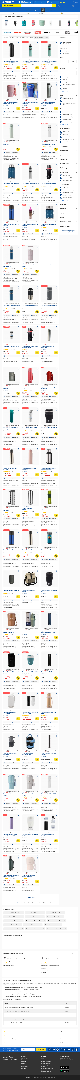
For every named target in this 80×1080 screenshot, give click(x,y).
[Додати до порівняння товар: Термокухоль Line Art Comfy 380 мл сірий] (19, 370)
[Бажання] (66, 6)
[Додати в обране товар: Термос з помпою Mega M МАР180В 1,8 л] (57, 530)
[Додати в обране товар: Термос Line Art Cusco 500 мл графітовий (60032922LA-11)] (57, 612)
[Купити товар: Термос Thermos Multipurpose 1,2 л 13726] (18, 678)
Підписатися (41, 1049)
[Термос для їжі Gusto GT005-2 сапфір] (49, 212)
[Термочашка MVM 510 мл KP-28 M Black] (49, 578)
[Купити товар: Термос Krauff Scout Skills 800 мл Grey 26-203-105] (37, 189)
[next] (76, 935)
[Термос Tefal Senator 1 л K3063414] (30, 497)
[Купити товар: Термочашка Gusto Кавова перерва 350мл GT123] (37, 881)
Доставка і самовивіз (46, 1061)
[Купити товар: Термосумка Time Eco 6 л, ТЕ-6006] (37, 596)
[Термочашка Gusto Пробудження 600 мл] (30, 782)
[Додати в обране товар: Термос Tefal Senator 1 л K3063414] (38, 490)
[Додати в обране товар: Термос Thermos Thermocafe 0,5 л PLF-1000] (38, 530)
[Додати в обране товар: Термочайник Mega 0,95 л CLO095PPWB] (19, 693)
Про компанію (24, 1058)
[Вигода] (63, 2)
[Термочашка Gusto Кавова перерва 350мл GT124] (11, 619)
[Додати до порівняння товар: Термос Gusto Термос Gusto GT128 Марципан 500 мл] (57, 85)
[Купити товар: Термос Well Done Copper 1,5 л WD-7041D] (56, 718)
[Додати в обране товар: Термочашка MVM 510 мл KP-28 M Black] (57, 571)
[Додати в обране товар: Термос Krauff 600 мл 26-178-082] (19, 327)
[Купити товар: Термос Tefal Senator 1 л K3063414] (37, 514)
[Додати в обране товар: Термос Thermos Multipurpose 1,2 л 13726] (19, 652)
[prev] (72, 935)
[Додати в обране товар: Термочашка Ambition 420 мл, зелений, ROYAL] (19, 408)
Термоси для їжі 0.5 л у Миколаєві (33, 924)
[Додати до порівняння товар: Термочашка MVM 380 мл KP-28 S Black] (57, 410)
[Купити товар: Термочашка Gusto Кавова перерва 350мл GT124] (18, 637)
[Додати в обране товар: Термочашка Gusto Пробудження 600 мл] (38, 774)
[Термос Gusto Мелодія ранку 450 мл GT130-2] (11, 131)
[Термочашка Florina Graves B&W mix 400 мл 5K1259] (30, 700)
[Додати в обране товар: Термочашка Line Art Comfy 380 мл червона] (57, 368)
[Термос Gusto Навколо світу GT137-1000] (49, 334)
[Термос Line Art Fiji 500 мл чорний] (49, 660)
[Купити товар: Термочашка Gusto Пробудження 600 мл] (37, 800)
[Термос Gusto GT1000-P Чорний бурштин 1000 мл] (30, 334)
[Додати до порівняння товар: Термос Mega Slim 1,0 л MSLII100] (57, 492)
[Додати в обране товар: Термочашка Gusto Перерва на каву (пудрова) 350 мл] (19, 83)
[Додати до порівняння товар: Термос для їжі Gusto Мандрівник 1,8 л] (38, 736)
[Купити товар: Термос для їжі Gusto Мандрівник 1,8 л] (37, 759)
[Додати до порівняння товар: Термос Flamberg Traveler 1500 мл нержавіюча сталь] (57, 451)
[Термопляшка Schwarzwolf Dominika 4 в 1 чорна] (49, 822)
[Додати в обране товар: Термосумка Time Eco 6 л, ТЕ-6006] (38, 571)
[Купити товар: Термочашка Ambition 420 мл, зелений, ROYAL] (18, 433)
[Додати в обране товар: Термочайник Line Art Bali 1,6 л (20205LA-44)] (19, 734)
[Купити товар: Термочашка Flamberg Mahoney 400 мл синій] (37, 108)
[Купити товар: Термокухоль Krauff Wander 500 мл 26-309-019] (37, 311)
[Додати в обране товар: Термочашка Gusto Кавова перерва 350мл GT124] (19, 612)
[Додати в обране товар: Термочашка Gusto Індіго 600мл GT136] (38, 246)
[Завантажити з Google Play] (64, 1070)
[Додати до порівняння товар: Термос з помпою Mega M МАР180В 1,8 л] (57, 532)
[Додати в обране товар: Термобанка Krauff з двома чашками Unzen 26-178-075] (57, 123)
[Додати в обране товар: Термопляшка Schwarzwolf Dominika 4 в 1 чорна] (57, 815)
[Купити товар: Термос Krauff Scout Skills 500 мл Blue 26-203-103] (18, 271)
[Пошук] (54, 5)
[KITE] (47, 32)
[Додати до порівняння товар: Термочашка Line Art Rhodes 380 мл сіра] (19, 573)
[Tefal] (17, 32)
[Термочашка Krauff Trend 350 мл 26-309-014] (49, 293)
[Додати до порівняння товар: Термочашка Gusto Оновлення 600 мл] (19, 777)
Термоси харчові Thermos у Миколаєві (35, 920)
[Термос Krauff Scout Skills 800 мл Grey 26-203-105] (30, 171)
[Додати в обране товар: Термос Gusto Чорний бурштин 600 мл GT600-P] (57, 164)
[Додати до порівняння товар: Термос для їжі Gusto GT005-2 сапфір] (57, 207)
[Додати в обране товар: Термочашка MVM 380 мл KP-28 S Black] (57, 408)
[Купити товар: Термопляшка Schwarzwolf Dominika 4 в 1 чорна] (56, 840)
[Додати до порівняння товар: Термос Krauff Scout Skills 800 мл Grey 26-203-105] (38, 166)
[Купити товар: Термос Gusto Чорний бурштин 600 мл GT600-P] (56, 189)
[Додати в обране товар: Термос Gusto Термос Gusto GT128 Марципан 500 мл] (57, 83)
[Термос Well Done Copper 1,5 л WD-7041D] (49, 700)
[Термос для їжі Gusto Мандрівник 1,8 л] (30, 741)
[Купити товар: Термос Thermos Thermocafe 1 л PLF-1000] (18, 474)
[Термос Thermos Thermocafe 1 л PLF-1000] (11, 456)
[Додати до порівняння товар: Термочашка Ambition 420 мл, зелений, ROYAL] (19, 410)
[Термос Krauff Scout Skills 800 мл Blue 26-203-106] (11, 293)
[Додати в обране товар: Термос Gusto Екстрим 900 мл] (38, 612)
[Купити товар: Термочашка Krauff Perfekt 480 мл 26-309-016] (37, 678)
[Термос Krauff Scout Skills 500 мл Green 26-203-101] (49, 49)
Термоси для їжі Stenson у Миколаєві (57, 928)
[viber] (61, 1049)
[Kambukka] (57, 32)
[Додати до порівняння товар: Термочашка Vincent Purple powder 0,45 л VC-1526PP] (19, 817)
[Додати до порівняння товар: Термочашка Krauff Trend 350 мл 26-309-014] (57, 288)
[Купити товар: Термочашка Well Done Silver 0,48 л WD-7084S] (18, 515)
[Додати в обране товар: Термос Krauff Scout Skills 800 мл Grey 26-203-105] (38, 164)
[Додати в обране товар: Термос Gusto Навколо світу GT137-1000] (57, 327)
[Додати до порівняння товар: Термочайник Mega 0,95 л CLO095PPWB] (19, 695)
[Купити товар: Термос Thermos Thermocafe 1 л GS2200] (18, 555)
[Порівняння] (59, 6)
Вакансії (23, 1063)
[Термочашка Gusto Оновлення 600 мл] (11, 782)
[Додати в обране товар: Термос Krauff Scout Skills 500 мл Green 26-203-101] (57, 42)
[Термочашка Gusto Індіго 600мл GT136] (30, 253)
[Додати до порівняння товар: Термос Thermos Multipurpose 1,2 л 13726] (19, 655)
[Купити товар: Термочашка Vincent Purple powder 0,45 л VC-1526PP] (18, 840)
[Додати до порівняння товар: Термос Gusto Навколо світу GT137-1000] (57, 329)
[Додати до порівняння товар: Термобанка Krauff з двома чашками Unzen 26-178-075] (57, 126)
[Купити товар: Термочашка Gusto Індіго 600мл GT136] (37, 271)
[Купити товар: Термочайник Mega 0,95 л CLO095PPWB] (18, 718)
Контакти (23, 1061)
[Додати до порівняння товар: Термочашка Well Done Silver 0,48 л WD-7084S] (19, 492)
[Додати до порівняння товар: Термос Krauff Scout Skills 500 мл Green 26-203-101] (57, 44)
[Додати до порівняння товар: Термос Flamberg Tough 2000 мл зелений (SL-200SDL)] (19, 858)
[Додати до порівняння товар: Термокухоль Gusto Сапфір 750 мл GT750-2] (19, 166)
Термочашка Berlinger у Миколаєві (35, 916)
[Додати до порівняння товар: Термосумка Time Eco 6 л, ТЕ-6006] (38, 573)
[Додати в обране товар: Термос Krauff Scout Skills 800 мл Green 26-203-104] (38, 42)
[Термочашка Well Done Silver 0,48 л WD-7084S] (11, 497)
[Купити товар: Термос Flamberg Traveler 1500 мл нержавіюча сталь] (56, 474)
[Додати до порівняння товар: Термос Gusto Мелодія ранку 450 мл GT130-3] (38, 451)
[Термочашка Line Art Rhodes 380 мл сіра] (11, 578)
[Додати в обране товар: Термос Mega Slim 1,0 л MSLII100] (57, 490)
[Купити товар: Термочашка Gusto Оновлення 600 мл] (18, 800)
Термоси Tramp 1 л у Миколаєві (52, 924)
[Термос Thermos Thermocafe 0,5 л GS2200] (11, 212)
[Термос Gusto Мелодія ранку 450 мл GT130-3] (30, 456)
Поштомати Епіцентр (46, 1071)
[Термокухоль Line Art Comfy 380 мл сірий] (11, 375)
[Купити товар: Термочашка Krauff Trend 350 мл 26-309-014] (56, 311)
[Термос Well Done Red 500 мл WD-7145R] (30, 375)
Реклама (23, 1068)
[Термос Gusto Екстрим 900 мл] (30, 619)
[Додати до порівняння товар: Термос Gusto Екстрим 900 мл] (38, 614)
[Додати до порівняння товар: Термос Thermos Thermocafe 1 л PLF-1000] (19, 451)
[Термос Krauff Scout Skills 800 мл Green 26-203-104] (30, 49)
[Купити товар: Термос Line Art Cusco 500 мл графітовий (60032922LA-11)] (56, 637)
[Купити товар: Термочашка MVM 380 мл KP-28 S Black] (56, 433)
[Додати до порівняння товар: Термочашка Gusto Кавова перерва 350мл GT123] (38, 858)
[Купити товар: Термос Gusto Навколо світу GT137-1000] (56, 352)
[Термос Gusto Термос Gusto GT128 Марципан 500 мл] (49, 90)
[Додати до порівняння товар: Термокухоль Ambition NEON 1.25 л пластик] (38, 207)
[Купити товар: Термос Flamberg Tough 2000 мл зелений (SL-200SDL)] (18, 881)
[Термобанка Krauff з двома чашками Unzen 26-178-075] (49, 131)
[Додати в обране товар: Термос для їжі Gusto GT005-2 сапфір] (57, 205)
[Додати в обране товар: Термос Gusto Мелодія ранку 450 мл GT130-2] (19, 123)
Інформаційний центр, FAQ (8, 1057)
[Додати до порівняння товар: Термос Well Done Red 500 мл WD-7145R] (38, 370)
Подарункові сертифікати (47, 1068)
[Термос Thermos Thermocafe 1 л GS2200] (11, 538)
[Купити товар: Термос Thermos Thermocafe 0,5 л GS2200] (18, 230)
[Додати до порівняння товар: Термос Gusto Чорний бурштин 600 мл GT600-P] (57, 166)
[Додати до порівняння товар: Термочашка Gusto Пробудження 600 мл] (38, 777)
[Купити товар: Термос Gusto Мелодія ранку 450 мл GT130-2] (18, 149)
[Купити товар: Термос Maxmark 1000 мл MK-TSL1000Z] (56, 759)
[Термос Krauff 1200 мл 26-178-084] (30, 416)
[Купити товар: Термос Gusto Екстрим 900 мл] (37, 637)
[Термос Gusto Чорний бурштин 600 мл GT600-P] (49, 171)
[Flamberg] (27, 32)
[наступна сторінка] (50, 902)
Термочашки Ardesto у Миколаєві (56, 920)
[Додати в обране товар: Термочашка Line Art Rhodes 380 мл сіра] (19, 571)
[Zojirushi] (7, 32)
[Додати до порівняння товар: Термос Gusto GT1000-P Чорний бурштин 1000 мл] (38, 329)
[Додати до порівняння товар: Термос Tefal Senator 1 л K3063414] (38, 492)
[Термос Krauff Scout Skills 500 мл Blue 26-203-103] (11, 253)
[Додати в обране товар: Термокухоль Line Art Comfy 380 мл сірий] (19, 368)
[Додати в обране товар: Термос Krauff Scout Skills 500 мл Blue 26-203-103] (19, 246)
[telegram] (68, 1049)
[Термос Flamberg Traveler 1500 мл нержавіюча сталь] (49, 456)
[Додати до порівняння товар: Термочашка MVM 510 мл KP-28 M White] (38, 817)
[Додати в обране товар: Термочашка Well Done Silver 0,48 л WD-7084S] (19, 490)
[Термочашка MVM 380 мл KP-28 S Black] (49, 416)
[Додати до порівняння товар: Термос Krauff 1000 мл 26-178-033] (57, 777)
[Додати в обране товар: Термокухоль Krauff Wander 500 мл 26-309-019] (38, 286)
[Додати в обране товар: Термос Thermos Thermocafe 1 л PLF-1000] (19, 449)
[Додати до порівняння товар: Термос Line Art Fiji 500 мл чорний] (57, 655)
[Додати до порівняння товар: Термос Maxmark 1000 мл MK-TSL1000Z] (57, 736)
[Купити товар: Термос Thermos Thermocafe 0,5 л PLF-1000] (37, 555)
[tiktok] (65, 1049)
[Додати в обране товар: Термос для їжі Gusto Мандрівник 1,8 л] (38, 734)
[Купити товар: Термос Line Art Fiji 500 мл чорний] (56, 678)
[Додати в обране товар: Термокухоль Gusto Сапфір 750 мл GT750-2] (19, 164)
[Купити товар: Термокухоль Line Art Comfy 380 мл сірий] (18, 393)
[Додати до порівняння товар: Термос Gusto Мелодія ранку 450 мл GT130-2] (19, 126)
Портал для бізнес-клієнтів (66, 1059)
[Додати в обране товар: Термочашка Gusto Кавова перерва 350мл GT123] (38, 856)
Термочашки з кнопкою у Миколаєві (14, 928)
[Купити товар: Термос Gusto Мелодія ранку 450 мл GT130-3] (37, 474)
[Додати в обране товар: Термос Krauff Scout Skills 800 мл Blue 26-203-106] (19, 286)
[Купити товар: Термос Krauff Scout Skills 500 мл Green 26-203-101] (56, 67)
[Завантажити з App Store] (64, 1067)
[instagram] (57, 1049)
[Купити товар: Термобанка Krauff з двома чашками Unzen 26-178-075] (56, 149)
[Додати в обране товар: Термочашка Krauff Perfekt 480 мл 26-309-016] (38, 652)
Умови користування (65, 1058)
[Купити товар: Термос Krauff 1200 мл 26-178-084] (37, 433)
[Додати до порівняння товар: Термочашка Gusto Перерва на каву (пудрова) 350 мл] (19, 85)
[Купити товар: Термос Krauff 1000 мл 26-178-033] (56, 800)
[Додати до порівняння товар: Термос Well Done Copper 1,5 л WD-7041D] (57, 695)
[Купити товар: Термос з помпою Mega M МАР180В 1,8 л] (56, 555)
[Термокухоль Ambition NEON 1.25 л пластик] (30, 212)
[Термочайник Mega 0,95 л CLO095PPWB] (11, 700)
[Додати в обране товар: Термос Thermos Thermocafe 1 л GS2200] (19, 530)
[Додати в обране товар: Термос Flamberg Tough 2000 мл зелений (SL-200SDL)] (19, 856)
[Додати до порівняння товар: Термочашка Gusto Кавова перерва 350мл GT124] (19, 614)
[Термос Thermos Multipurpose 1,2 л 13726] (11, 660)
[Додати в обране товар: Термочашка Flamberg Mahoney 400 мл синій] (38, 83)
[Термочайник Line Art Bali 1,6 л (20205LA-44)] (11, 741)
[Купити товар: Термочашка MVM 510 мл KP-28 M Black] (56, 596)
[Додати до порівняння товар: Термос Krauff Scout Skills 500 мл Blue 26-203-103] (19, 248)
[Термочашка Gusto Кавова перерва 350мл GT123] (30, 863)
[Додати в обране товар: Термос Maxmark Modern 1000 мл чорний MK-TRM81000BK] (19, 42)
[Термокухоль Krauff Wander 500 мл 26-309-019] (30, 293)
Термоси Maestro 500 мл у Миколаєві (14, 916)
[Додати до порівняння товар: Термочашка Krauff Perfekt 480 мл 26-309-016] (38, 655)
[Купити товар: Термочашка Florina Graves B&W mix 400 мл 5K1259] (37, 718)
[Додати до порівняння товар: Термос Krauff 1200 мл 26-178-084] (38, 410)
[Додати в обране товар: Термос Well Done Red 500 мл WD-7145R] (38, 368)
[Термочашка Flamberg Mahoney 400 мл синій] (30, 90)
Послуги (43, 1066)
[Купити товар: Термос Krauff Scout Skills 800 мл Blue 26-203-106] (18, 311)
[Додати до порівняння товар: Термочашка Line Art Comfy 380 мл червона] (57, 370)
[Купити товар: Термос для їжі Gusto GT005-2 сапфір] (56, 230)
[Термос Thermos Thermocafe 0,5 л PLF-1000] (30, 538)
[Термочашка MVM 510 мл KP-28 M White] (30, 822)
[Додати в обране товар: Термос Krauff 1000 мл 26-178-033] (57, 774)
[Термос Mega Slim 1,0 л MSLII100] (49, 497)
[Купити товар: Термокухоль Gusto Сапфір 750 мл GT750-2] (18, 189)
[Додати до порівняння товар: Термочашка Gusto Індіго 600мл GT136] (38, 248)
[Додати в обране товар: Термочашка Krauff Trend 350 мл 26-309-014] (57, 286)
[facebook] (50, 1049)
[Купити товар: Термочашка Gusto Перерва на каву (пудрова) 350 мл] (18, 108)
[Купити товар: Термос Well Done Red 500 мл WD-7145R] (37, 393)
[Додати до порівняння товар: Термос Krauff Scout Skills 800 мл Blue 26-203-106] (19, 288)
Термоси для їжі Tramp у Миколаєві (35, 928)
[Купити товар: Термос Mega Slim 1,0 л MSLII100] (56, 515)
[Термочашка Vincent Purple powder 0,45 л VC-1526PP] (11, 822)
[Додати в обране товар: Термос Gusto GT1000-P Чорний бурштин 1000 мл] (38, 327)
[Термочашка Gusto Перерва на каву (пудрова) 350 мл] (11, 90)
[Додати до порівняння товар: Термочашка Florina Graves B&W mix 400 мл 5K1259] (38, 695)
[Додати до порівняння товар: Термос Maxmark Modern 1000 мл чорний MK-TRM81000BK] (19, 44)
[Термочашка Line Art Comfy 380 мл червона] (49, 375)
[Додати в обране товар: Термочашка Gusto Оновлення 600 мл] (19, 774)
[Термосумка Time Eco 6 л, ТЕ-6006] (30, 578)
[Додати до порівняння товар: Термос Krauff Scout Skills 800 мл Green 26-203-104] (38, 44)
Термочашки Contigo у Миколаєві (13, 924)
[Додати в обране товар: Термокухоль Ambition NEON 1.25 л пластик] (38, 205)
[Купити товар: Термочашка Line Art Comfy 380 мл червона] (56, 393)
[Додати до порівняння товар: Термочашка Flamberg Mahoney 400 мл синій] (38, 85)
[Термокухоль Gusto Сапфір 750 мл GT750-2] (11, 171)
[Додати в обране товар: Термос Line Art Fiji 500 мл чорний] (57, 652)
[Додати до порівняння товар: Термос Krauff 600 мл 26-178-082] (19, 329)
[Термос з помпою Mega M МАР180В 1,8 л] (49, 538)
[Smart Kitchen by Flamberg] (37, 32)
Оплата (42, 1058)
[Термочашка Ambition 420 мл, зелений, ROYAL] (11, 416)
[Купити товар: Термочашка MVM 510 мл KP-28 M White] (37, 840)
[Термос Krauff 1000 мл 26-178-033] (49, 782)
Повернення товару (45, 1063)
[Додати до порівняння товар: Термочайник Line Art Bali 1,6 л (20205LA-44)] (19, 736)
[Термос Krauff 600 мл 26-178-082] (11, 334)
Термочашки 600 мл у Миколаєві (55, 916)
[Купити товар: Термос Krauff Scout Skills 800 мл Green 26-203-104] (37, 67)
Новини (23, 1059)
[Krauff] (67, 32)
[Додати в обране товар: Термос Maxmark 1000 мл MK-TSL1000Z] (57, 734)
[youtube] (53, 1049)
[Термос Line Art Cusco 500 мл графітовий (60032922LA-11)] (49, 619)
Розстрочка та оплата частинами (49, 1059)
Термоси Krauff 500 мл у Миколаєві (35, 912)
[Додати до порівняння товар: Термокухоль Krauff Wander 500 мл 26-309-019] (38, 288)
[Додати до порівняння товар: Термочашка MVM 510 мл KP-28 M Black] (57, 573)
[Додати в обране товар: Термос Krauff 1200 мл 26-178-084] (38, 408)
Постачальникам (25, 1065)
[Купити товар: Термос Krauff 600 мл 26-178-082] (18, 352)
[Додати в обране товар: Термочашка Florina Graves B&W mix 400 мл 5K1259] (38, 693)
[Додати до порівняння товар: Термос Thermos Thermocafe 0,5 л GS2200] (19, 207)
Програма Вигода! (45, 1069)
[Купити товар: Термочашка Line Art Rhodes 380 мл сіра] (18, 596)
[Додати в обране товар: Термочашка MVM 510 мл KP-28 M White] (38, 815)
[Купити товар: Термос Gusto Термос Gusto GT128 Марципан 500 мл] (56, 108)
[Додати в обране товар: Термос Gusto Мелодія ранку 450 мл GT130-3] (38, 449)
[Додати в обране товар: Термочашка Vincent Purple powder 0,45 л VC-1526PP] (19, 815)
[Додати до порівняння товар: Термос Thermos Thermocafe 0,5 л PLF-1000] (38, 532)
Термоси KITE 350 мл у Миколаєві (56, 912)
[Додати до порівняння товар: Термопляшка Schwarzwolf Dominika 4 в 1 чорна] (57, 817)
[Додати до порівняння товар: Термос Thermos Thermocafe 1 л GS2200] (19, 532)
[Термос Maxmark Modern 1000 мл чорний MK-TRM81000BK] (11, 49)
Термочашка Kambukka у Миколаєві (13, 920)
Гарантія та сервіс (45, 1065)
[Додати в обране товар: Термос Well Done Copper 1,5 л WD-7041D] (57, 693)
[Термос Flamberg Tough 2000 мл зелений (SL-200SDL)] (11, 863)
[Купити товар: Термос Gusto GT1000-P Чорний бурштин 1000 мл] (37, 352)
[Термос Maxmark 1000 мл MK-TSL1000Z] (49, 741)
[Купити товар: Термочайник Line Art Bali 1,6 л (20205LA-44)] (18, 759)
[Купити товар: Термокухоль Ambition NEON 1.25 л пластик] (37, 230)
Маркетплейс (24, 1066)
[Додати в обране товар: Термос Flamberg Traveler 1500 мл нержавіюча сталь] (57, 449)
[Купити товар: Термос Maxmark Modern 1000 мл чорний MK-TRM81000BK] (18, 67)
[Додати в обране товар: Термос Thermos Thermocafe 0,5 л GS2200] (19, 205)
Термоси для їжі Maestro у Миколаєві (14, 912)
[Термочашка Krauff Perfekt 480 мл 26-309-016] (30, 660)
